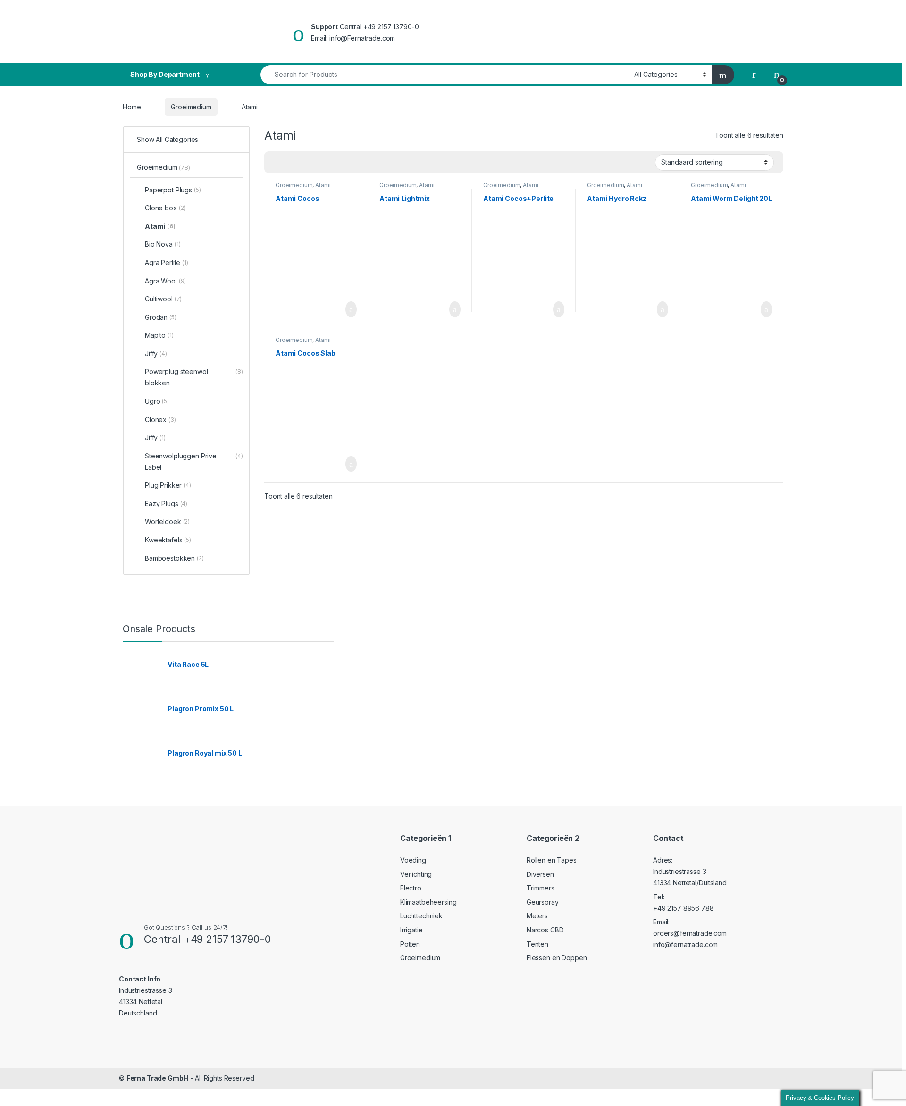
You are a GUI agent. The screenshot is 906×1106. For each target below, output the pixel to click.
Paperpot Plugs (173, 190)
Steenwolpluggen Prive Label (194, 461)
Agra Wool (165, 281)
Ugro (157, 401)
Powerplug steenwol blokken (194, 377)
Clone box (165, 208)
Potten (410, 944)
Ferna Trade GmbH (157, 1078)
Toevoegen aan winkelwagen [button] (337, 309)
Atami (322, 185)
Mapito (159, 335)
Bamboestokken (174, 558)
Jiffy (156, 353)
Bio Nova (162, 244)
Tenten (537, 944)
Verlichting (416, 874)
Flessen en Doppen (557, 958)
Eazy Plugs (166, 503)
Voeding (413, 860)
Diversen (540, 874)
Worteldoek (167, 521)
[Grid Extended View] (290, 162)
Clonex (160, 420)
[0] (777, 74)
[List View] (304, 162)
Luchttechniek (421, 916)
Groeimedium (191, 107)
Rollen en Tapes (552, 860)
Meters (537, 916)
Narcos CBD (545, 930)
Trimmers (540, 888)
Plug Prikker (168, 485)
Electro (410, 888)
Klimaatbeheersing (428, 902)
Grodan (160, 317)
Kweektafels (168, 540)
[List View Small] (318, 162)
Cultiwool (163, 299)
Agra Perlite (166, 262)
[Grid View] (277, 162)
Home (132, 107)
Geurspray (543, 902)
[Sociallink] (123, 1032)
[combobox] (444, 74)
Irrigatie (411, 930)
